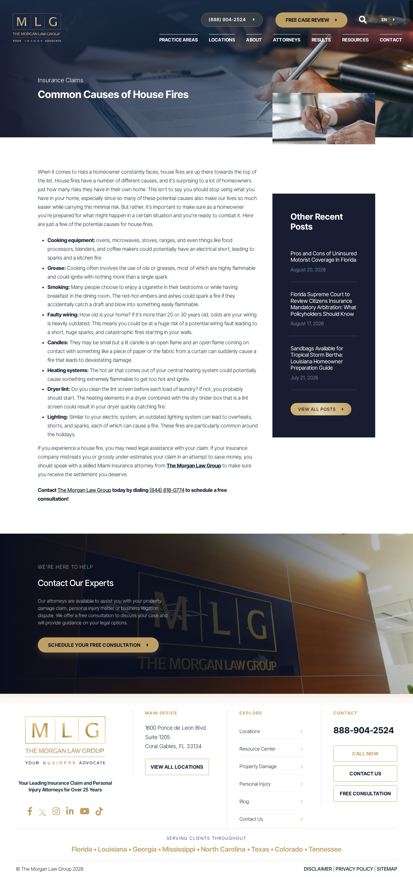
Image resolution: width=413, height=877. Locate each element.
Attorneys (286, 40)
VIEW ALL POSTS (317, 409)
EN (384, 19)
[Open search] (362, 19)
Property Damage (258, 766)
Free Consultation (365, 793)
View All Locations (177, 767)
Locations (222, 40)
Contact (391, 40)
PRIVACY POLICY (354, 869)
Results (321, 40)
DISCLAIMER (318, 869)
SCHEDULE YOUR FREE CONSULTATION (94, 645)
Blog (244, 801)
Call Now (365, 754)
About (254, 40)
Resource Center (257, 749)
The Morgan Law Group (84, 490)
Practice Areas (178, 40)
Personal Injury (255, 784)
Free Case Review (307, 20)
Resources (355, 40)
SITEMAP (387, 869)
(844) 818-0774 (166, 490)
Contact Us (251, 819)
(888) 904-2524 (228, 19)
